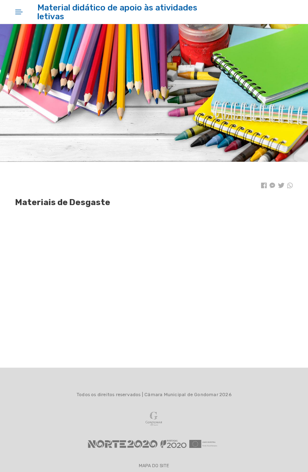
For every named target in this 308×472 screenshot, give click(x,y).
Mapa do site (154, 466)
